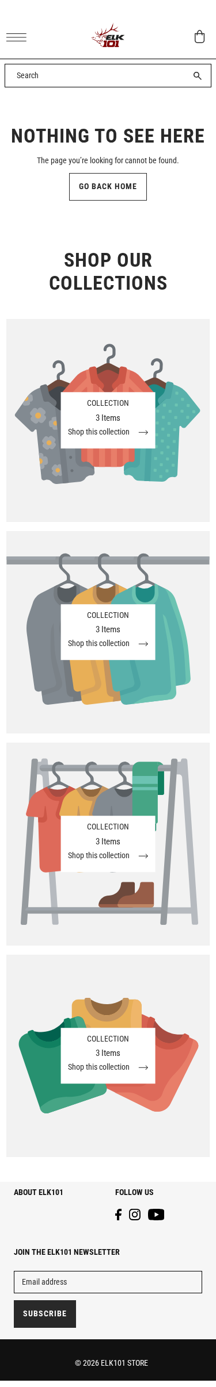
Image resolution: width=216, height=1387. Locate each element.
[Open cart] (200, 36)
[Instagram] (135, 1214)
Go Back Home (108, 186)
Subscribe (45, 1314)
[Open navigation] (19, 37)
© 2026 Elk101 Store (111, 1363)
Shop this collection (99, 432)
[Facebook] (118, 1214)
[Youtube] (156, 1214)
